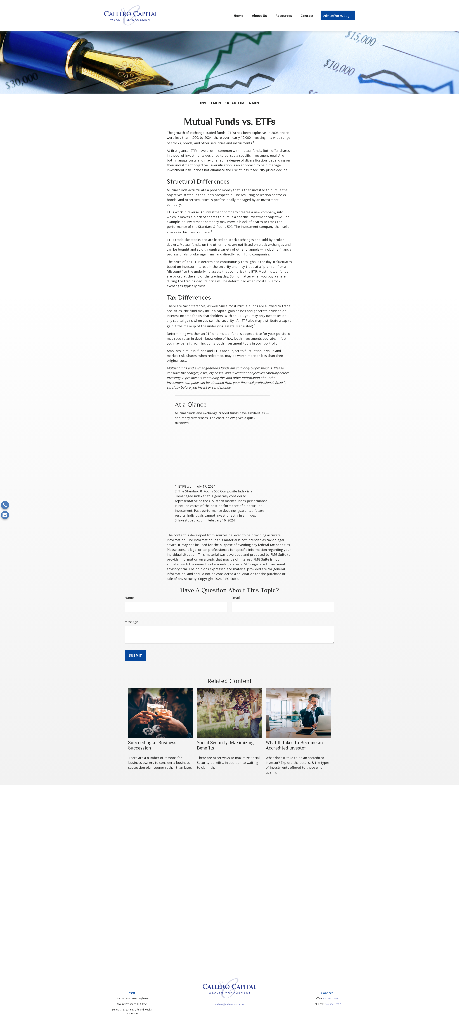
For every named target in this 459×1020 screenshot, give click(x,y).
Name (129, 598)
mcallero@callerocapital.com (229, 1004)
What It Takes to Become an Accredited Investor (294, 745)
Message (131, 622)
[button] (238, 15)
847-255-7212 (333, 1004)
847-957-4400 (331, 998)
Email (235, 598)
